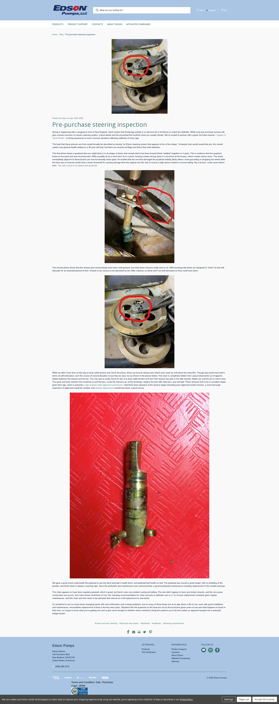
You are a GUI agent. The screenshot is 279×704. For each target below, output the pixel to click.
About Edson (114, 24)
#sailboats (156, 623)
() (225, 10)
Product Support (78, 24)
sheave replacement (104, 388)
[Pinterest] (150, 632)
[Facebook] (128, 632)
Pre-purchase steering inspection (99, 124)
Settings (228, 699)
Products (57, 24)
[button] (104, 691)
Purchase (107, 682)
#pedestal (145, 623)
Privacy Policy (186, 699)
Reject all (244, 699)
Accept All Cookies (265, 699)
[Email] (133, 632)
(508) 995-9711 (62, 666)
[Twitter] (144, 632)
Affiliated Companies (138, 24)
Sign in (202, 10)
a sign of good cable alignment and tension (103, 385)
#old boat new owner (129, 623)
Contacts (97, 24)
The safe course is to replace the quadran (77, 165)
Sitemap (175, 661)
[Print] (139, 632)
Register (212, 10)
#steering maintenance (173, 623)
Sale (98, 682)
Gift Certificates (149, 652)
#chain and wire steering (106, 623)
